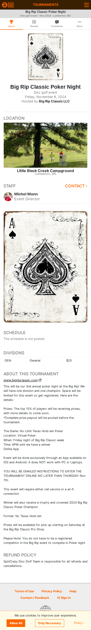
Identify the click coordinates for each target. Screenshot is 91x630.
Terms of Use (24, 591)
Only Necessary (49, 623)
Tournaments (45, 5)
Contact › (76, 185)
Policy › (79, 623)
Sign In (65, 598)
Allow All (16, 623)
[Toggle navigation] (86, 5)
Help (73, 591)
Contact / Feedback (35, 598)
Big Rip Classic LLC (54, 101)
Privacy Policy (52, 591)
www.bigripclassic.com (21, 380)
